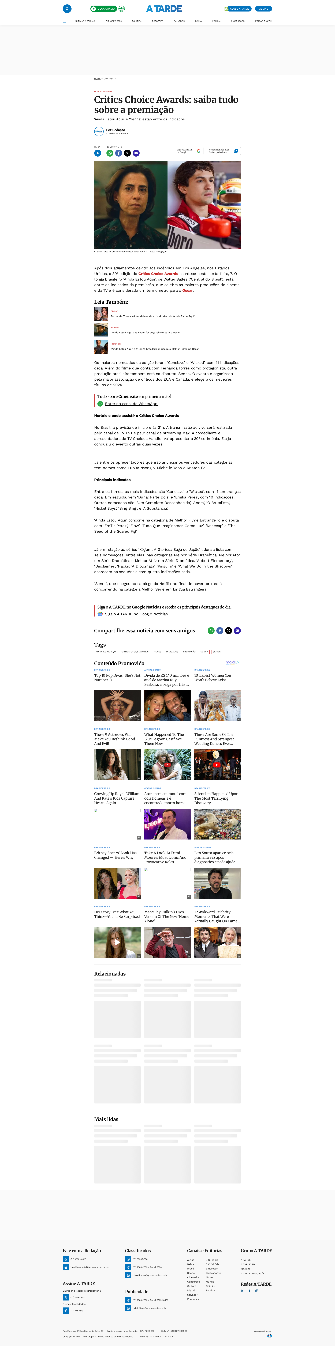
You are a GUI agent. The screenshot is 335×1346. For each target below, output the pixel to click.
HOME (97, 78)
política (210, 1290)
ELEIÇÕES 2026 (114, 21)
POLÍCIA (216, 21)
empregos (212, 1268)
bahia (190, 1264)
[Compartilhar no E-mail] (136, 153)
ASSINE (263, 8)
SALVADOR (179, 21)
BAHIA (198, 21)
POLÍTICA (137, 21)
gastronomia (213, 1273)
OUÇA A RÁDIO (106, 8)
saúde (191, 1273)
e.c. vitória (212, 1264)
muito (209, 1277)
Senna (204, 652)
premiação (189, 652)
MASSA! (245, 1269)
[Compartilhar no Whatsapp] (109, 153)
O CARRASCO (238, 21)
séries (217, 652)
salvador (192, 1294)
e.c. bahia (212, 1259)
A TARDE (246, 1259)
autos (190, 1259)
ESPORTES (157, 21)
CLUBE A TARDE (239, 8)
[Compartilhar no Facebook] (118, 153)
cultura (191, 1286)
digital (191, 1290)
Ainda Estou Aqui (106, 652)
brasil (190, 1268)
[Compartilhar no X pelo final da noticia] (228, 630)
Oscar (187, 290)
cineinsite (193, 1277)
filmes (157, 652)
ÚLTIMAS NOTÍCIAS (85, 21)
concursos (193, 1281)
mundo (210, 1281)
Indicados (172, 652)
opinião (210, 1286)
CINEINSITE (110, 78)
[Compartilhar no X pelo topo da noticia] (127, 153)
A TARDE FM (248, 1264)
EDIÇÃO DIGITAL (263, 21)
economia (193, 1299)
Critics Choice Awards (158, 273)
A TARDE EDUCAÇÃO (253, 1273)
